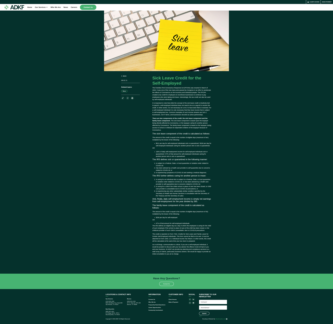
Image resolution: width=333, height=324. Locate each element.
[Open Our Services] (47, 7)
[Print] (132, 98)
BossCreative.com (221, 319)
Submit (204, 313)
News (124, 91)
